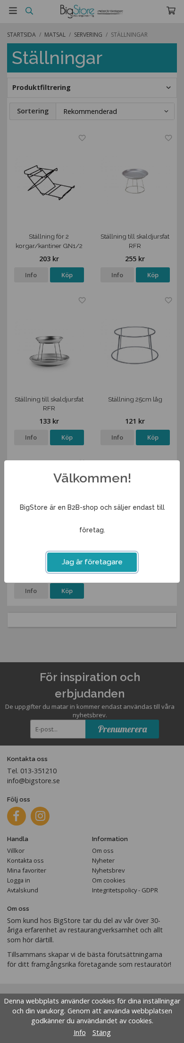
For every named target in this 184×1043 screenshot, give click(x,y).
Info (80, 1032)
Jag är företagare (92, 562)
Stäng (101, 1032)
